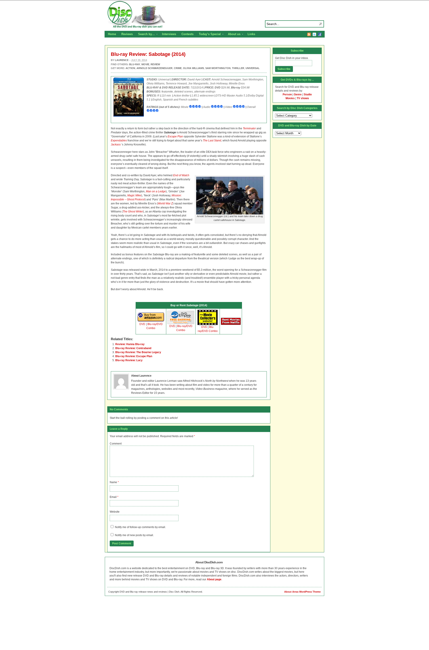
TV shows (303, 98)
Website (115, 511)
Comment (116, 443)
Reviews (127, 34)
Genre (298, 94)
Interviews (169, 34)
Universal (253, 68)
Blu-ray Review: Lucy (129, 360)
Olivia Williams (193, 68)
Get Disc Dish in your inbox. (292, 58)
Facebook (320, 34)
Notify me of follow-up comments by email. (140, 527)
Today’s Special (208, 34)
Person (287, 94)
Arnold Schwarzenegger (154, 68)
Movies (290, 98)
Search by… (145, 34)
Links (251, 34)
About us (232, 34)
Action (130, 68)
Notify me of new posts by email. (134, 535)
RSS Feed (309, 34)
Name (113, 482)
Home (112, 34)
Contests (187, 34)
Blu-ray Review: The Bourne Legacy (138, 352)
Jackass (116, 144)
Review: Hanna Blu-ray (130, 344)
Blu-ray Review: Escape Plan (133, 356)
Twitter (314, 34)
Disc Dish (214, 14)
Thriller (238, 68)
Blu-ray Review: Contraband (133, 348)
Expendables (119, 140)
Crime (178, 68)
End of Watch (181, 175)
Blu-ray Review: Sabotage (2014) (148, 54)
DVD (142, 324)
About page (214, 579)
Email (113, 497)
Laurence (121, 60)
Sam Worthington (218, 68)
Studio (308, 94)
